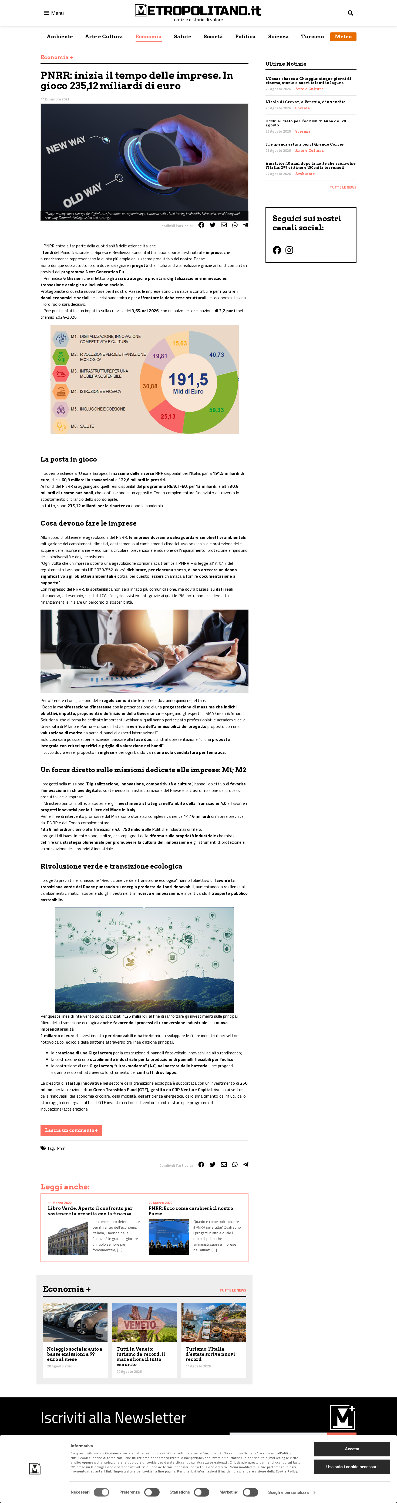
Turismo (312, 36)
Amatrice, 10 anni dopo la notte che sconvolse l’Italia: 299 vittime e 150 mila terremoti (310, 166)
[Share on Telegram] (245, 225)
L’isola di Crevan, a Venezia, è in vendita (305, 102)
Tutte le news (343, 187)
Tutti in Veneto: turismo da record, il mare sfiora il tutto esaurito (140, 1357)
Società (213, 36)
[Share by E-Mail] (224, 225)
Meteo (343, 36)
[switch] (152, 1492)
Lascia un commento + (71, 1130)
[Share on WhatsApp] (235, 225)
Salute (182, 36)
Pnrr (61, 1148)
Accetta (352, 1449)
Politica (245, 36)
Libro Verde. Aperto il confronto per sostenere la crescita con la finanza (90, 1211)
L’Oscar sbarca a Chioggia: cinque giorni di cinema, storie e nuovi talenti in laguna (308, 81)
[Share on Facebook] (201, 225)
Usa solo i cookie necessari (352, 1466)
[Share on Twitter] (213, 225)
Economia (149, 36)
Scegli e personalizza (288, 1492)
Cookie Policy (286, 1471)
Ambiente (60, 36)
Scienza (278, 36)
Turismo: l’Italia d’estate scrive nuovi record (210, 1354)
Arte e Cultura (104, 36)
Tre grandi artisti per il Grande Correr (304, 144)
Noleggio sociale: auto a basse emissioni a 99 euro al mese (75, 1354)
